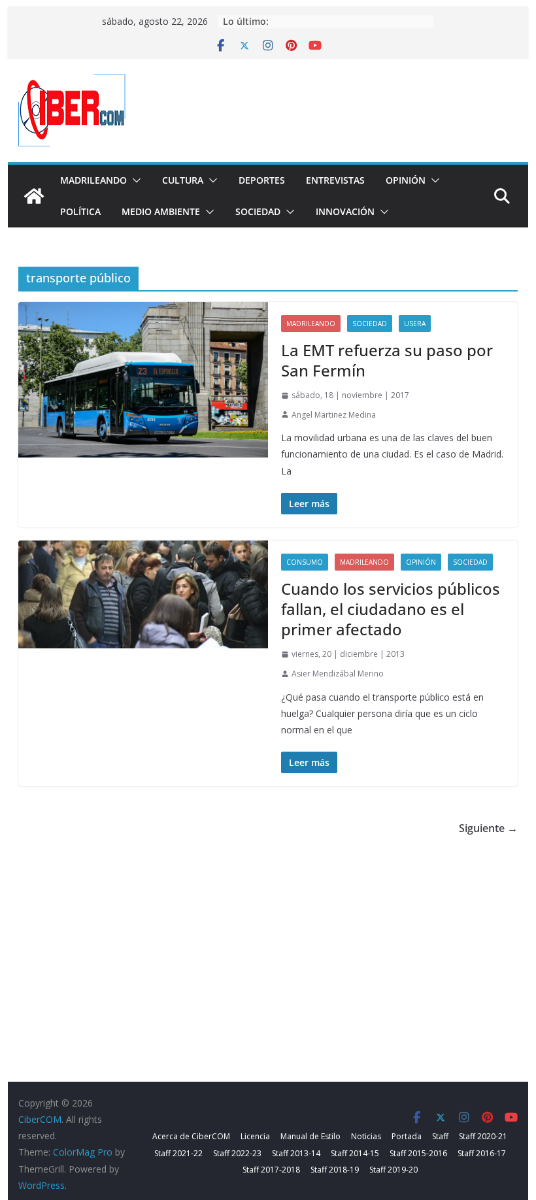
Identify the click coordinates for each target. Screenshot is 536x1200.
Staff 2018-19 (334, 1169)
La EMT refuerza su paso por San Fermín (387, 360)
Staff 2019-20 (393, 1169)
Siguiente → (488, 828)
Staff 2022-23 (237, 1153)
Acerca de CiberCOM (191, 1136)
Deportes (262, 180)
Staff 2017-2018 (271, 1169)
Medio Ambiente (161, 211)
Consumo (304, 562)
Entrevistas (335, 180)
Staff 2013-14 (296, 1153)
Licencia (255, 1136)
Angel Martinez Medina (334, 414)
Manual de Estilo (310, 1136)
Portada (407, 1136)
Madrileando (93, 180)
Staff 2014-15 (355, 1153)
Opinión (406, 180)
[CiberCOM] (34, 196)
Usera (415, 323)
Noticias (366, 1136)
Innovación (345, 211)
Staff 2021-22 (178, 1153)
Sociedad (257, 211)
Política (80, 211)
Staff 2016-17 (482, 1153)
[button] (134, 180)
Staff (440, 1136)
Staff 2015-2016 (418, 1153)
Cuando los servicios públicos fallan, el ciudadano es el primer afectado (390, 609)
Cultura (182, 180)
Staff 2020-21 (483, 1136)
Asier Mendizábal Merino (338, 673)
